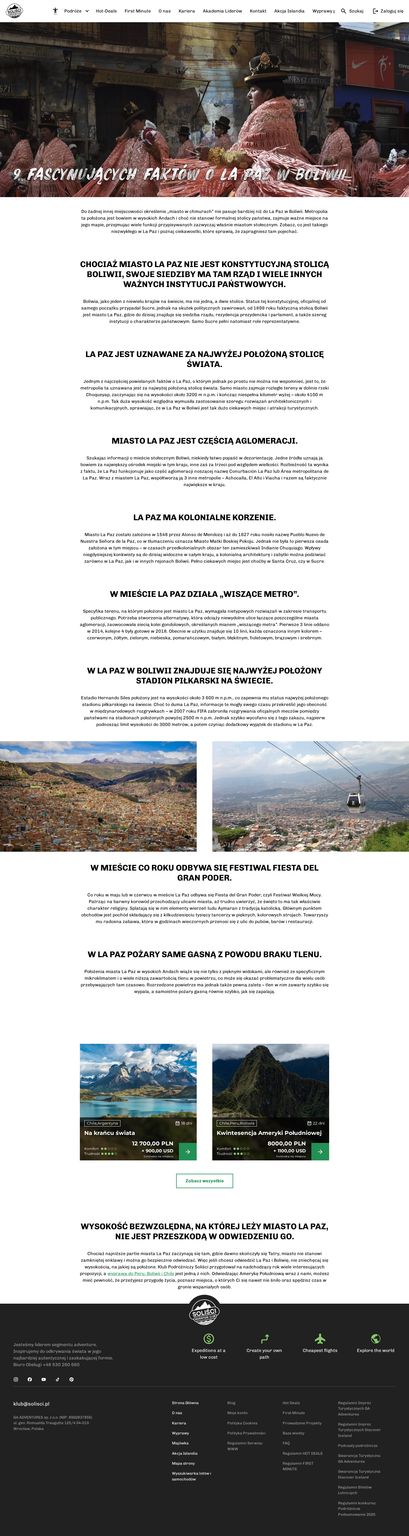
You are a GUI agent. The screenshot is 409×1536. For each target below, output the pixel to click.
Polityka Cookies (242, 1423)
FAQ (286, 1443)
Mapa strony (183, 1463)
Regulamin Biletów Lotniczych (355, 1490)
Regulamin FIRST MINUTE (298, 1466)
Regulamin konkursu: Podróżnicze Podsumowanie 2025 (357, 1509)
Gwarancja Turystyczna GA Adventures (359, 1458)
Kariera (179, 1423)
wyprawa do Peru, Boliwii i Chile (140, 1273)
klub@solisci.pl (31, 1404)
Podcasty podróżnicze (358, 1445)
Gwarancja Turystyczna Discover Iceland (359, 1474)
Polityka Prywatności (246, 1433)
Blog (231, 1403)
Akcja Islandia (185, 1453)
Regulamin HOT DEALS (303, 1453)
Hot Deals (291, 1403)
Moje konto (237, 1413)
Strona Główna (185, 1403)
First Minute (294, 1413)
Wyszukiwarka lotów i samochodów (191, 1476)
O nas (177, 1413)
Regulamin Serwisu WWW (244, 1446)
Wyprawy (180, 1433)
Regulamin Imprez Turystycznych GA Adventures (354, 1408)
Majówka (180, 1443)
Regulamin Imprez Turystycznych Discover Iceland (359, 1430)
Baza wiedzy (293, 1433)
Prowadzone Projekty (302, 1423)
